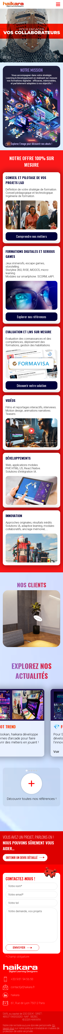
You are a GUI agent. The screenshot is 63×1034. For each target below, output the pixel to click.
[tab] (26, 770)
